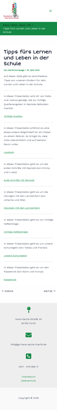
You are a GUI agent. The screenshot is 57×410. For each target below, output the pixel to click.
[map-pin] (28, 310)
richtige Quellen (13, 116)
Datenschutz (28, 380)
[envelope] (28, 335)
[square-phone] (28, 356)
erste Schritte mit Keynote (19, 180)
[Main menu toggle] (50, 11)
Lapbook (9, 152)
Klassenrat (10, 279)
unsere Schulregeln (15, 255)
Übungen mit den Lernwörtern (22, 207)
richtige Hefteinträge (16, 231)
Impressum (28, 376)
